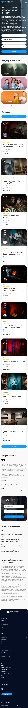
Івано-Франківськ (6, 667)
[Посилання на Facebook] (4, 689)
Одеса (3, 661)
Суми (2, 675)
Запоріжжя (4, 669)
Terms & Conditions (6, 702)
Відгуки (3, 633)
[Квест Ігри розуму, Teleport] (14, 389)
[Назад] (21, 490)
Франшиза (4, 639)
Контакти (3, 652)
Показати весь (4, 477)
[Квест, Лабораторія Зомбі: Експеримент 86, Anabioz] (14, 138)
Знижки (3, 629)
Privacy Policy (5, 700)
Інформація (4, 643)
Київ (2, 659)
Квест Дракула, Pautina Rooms (10, 485)
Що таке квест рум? (7, 531)
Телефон (6, 509)
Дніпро (3, 663)
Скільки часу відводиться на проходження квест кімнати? (10, 550)
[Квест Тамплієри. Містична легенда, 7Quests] (14, 175)
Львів (2, 665)
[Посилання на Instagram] (2, 689)
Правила (3, 627)
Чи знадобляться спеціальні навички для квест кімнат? (10, 540)
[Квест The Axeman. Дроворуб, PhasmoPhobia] (14, 282)
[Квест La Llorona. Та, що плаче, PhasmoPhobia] (14, 319)
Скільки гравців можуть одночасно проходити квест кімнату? (12, 535)
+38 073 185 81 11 (5, 684)
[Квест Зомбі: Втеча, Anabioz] (14, 354)
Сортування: (19, 119)
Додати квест (7, 694)
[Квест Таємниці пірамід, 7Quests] (14, 210)
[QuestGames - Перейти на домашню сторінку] (7, 2)
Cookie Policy (16, 700)
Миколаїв (3, 671)
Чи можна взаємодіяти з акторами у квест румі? (12, 545)
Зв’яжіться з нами (6, 650)
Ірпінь (3, 677)
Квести (3, 616)
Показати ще (14, 105)
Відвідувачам (4, 624)
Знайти (14, 51)
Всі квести (4, 618)
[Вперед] (25, 490)
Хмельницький (5, 673)
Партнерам (4, 637)
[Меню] (26, 2)
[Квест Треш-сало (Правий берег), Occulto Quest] (14, 246)
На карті (3, 620)
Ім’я (5, 503)
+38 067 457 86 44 (6, 686)
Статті (3, 631)
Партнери (4, 646)
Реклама (3, 641)
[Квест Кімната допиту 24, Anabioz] (14, 425)
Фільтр (15, 116)
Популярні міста (5, 656)
